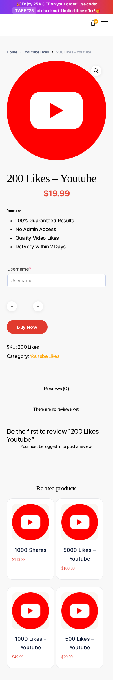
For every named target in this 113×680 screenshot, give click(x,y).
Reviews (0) (56, 388)
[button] (104, 23)
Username (29, 269)
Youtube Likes (37, 52)
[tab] (56, 388)
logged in (53, 446)
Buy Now (27, 327)
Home (12, 52)
